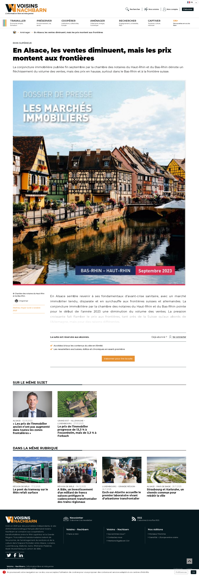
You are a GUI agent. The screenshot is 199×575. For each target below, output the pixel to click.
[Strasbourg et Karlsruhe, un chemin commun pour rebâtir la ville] (166, 470)
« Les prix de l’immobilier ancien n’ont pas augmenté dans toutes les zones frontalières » (31, 428)
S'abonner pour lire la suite (118, 358)
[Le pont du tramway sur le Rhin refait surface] (32, 470)
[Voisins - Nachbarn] (14, 32)
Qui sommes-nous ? (116, 534)
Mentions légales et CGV (118, 541)
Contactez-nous (115, 537)
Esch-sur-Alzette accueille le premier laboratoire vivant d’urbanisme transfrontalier (121, 495)
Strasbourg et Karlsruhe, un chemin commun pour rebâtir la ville (165, 492)
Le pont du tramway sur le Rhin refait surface (30, 491)
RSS (139, 517)
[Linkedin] (21, 555)
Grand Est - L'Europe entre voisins (163, 537)
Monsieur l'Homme (157, 534)
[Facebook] (15, 555)
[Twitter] (9, 555)
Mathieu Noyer (19, 308)
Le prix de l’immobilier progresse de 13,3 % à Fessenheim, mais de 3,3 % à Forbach (77, 431)
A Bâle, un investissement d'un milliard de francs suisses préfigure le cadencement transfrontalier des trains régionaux (77, 496)
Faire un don (73, 534)
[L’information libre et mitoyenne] (25, 8)
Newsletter (76, 517)
